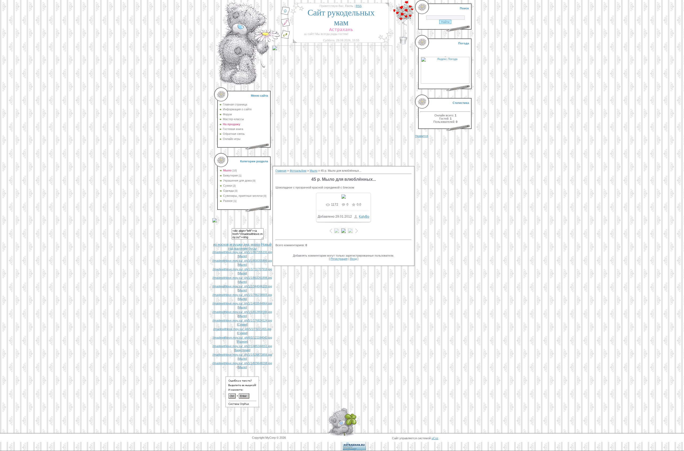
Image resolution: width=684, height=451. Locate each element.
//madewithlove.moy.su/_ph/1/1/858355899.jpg (242, 260)
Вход (353, 258)
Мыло (227, 170)
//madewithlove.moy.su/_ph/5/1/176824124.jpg (242, 320)
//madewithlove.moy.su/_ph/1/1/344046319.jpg (242, 286)
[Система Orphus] (242, 406)
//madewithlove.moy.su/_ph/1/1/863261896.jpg (242, 277)
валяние (241, 248)
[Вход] (285, 37)
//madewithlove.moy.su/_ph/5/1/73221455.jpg (242, 329)
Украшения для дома (237, 180)
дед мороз (251, 244)
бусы (252, 248)
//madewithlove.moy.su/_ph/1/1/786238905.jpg (242, 294)
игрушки (236, 244)
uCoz (435, 438)
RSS (359, 5)
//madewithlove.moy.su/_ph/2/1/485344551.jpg (242, 346)
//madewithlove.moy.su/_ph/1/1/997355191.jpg (242, 252)
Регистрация (339, 258)
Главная (280, 170)
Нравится (421, 136)
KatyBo (364, 216)
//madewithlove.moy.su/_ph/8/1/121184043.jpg (242, 337)
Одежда (228, 190)
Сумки (227, 185)
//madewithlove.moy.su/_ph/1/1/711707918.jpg (242, 269)
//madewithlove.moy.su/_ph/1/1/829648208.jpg (242, 363)
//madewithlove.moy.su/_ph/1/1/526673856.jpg (242, 354)
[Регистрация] (285, 26)
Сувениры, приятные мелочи (243, 195)
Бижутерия (230, 175)
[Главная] (285, 14)
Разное (228, 200)
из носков (221, 244)
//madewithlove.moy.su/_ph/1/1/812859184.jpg (242, 311)
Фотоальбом (298, 170)
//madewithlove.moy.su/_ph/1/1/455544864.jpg (242, 303)
